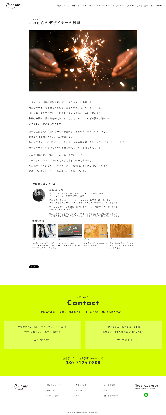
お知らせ (130, 6)
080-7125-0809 (83, 361)
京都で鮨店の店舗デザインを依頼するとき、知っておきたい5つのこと (121, 245)
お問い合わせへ (42, 339)
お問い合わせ (156, 6)
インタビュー (118, 6)
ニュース (52, 234)
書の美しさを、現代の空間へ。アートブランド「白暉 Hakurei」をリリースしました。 (44, 246)
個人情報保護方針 (111, 396)
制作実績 (76, 6)
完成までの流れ (103, 6)
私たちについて (63, 6)
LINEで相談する (123, 339)
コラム (130, 234)
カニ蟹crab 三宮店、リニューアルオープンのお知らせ (69, 244)
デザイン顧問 (88, 6)
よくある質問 (142, 6)
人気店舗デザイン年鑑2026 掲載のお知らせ (95, 244)
